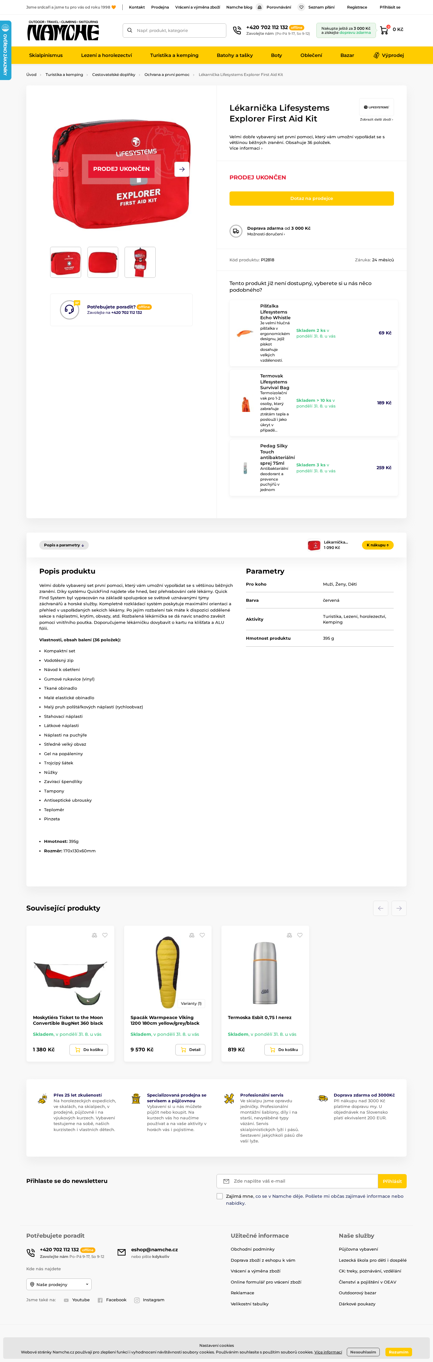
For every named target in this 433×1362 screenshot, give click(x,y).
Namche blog (239, 7)
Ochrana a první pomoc (167, 74)
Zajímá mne (239, 1196)
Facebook (116, 1299)
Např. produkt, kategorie (162, 30)
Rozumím (399, 1352)
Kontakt (137, 7)
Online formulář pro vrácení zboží (266, 1281)
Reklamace (242, 1292)
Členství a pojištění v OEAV (367, 1281)
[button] (182, 169)
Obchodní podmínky (253, 1249)
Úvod (31, 74)
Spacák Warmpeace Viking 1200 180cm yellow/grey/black (165, 1020)
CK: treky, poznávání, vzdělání (370, 1270)
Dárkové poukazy (357, 1303)
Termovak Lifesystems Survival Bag (274, 381)
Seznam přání (321, 7)
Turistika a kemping (64, 74)
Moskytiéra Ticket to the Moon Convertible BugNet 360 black (68, 1020)
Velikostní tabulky (249, 1303)
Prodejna (160, 7)
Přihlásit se (390, 7)
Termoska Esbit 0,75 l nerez (260, 1017)
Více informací (328, 1352)
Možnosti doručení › (266, 234)
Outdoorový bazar (357, 1292)
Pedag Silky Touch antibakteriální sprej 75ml (277, 454)
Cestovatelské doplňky (113, 74)
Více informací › (245, 148)
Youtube (81, 1299)
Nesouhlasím (363, 1352)
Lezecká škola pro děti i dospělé (373, 1260)
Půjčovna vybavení (358, 1249)
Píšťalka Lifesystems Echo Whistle (275, 311)
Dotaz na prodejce (311, 198)
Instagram (154, 1299)
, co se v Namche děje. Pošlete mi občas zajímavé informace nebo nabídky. (315, 1199)
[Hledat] (130, 30)
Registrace (357, 7)
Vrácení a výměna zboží (197, 7)
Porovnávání (279, 7)
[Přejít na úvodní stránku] (62, 30)
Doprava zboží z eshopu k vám (263, 1260)
